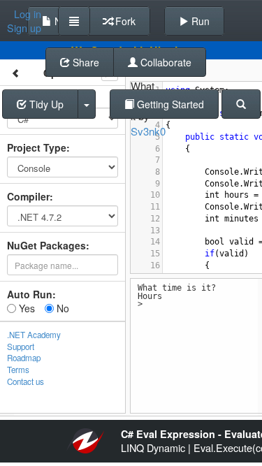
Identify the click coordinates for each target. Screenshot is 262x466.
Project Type (36, 147)
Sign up (24, 28)
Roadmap (24, 357)
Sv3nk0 (148, 131)
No (61, 308)
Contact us (25, 381)
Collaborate (164, 62)
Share (84, 62)
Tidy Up (45, 104)
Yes (25, 308)
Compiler (28, 196)
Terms (18, 369)
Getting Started (169, 104)
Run (199, 21)
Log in (27, 14)
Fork (124, 21)
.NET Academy (34, 334)
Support (20, 346)
